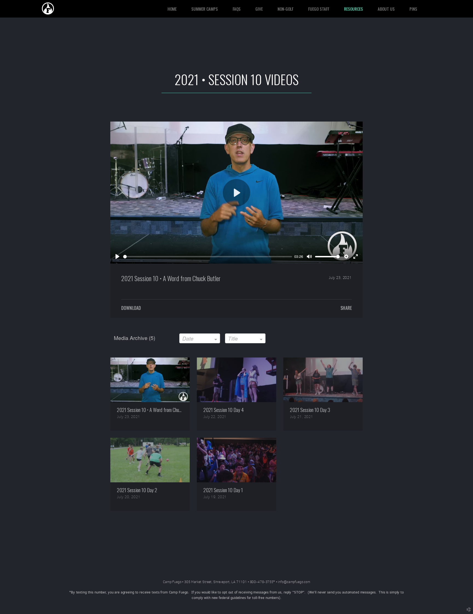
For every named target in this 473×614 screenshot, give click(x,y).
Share (346, 308)
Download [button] (131, 308)
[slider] (207, 256)
